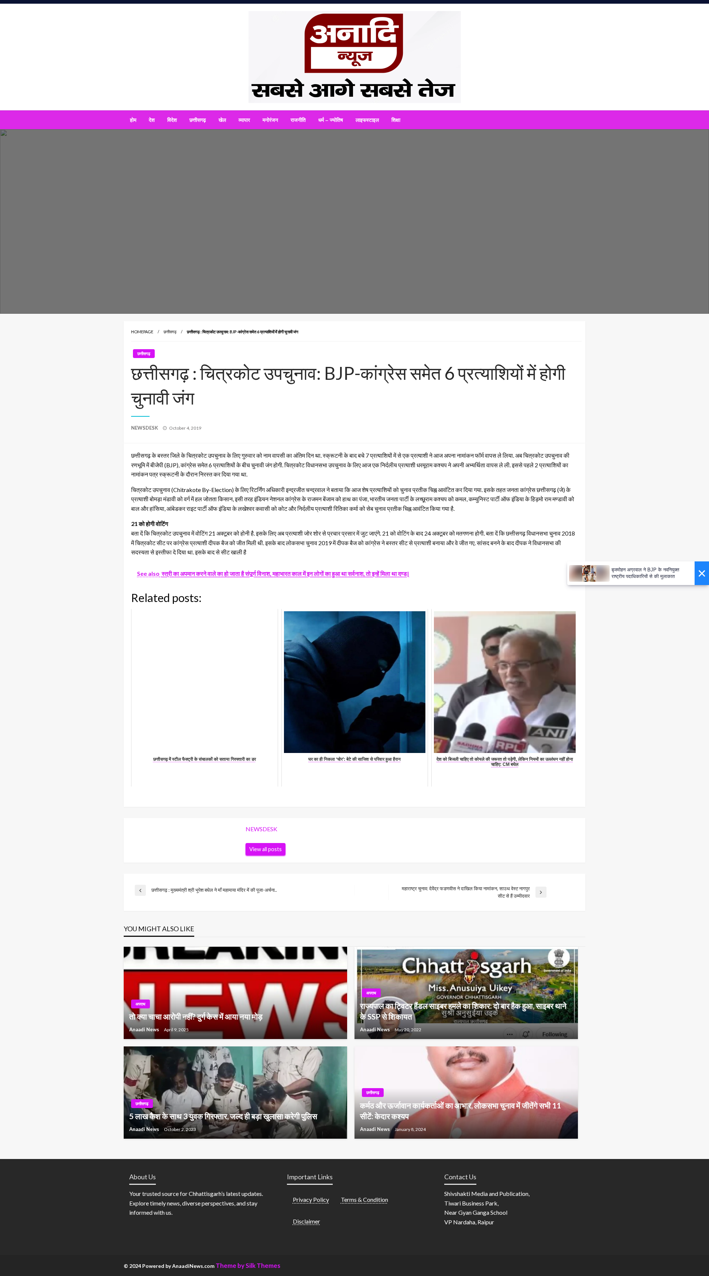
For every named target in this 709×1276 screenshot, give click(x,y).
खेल (222, 120)
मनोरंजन (270, 120)
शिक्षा (395, 120)
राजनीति (298, 120)
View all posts (265, 849)
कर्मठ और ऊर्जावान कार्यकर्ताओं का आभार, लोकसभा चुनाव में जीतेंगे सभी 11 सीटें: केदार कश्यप (460, 1111)
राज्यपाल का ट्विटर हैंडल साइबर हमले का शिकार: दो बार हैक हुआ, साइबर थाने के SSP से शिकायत (463, 1011)
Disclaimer (306, 1221)
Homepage (142, 331)
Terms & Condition (364, 1199)
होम (133, 120)
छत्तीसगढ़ (197, 120)
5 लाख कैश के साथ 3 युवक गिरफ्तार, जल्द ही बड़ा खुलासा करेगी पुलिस (223, 1116)
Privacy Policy (311, 1199)
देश (152, 120)
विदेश (172, 120)
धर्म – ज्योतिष (330, 120)
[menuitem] (133, 120)
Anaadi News (144, 1029)
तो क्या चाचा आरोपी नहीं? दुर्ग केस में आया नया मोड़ (196, 1016)
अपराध (140, 1003)
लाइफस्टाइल (367, 120)
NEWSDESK (145, 428)
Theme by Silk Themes (248, 1265)
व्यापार (244, 120)
